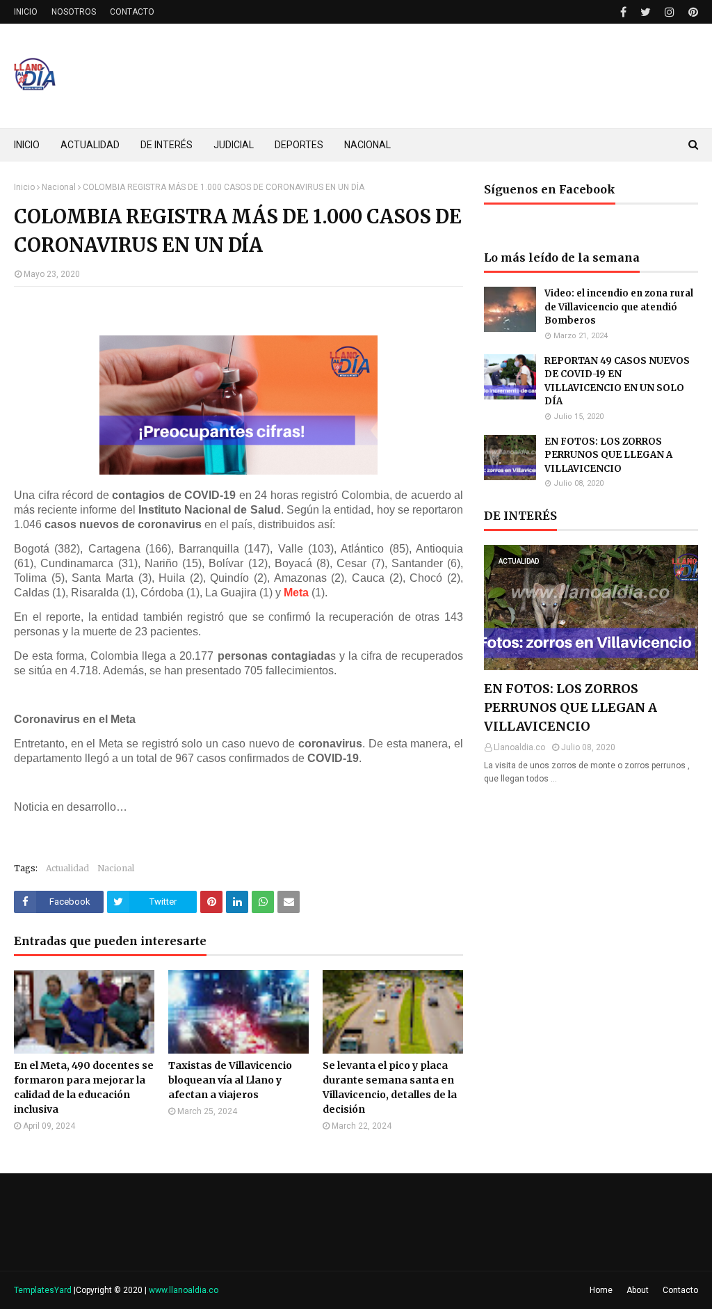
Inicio (24, 187)
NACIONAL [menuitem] (367, 144)
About (637, 1290)
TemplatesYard (43, 1290)
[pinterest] (691, 12)
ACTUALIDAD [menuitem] (90, 144)
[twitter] (645, 12)
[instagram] (669, 12)
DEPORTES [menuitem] (299, 144)
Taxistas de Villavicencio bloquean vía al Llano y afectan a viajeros (230, 1080)
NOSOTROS (73, 12)
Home (601, 1290)
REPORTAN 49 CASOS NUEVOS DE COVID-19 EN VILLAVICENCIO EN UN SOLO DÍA (617, 381)
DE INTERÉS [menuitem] (166, 144)
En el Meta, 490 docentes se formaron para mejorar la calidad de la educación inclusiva (84, 1087)
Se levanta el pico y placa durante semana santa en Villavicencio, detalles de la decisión (390, 1087)
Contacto (680, 1290)
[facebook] (623, 12)
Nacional (59, 187)
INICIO (26, 12)
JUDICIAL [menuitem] (233, 144)
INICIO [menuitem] (27, 144)
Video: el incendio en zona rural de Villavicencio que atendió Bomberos (618, 306)
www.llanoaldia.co (183, 1290)
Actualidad (67, 868)
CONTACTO (132, 12)
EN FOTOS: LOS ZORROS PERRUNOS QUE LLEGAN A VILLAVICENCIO (608, 455)
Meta (296, 592)
